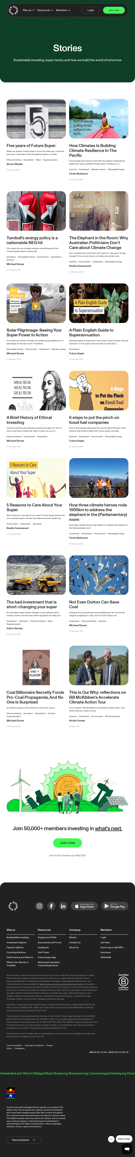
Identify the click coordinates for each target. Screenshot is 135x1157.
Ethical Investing (14, 160)
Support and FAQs (47, 937)
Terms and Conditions (34, 1045)
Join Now (105, 942)
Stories (72, 937)
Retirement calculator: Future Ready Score (49, 964)
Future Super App (47, 957)
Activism (73, 169)
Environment (43, 257)
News (38, 160)
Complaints (19, 1048)
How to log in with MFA (111, 947)
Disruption (11, 257)
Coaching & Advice (16, 952)
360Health (105, 957)
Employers (43, 947)
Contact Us (75, 942)
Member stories (99, 169)
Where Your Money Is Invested (17, 964)
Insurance (105, 952)
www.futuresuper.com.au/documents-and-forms (61, 984)
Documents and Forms (49, 942)
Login (103, 937)
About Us (74, 947)
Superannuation (50, 160)
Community (74, 533)
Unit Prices (43, 952)
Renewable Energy (116, 169)
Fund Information (14, 1045)
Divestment (29, 160)
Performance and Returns (20, 957)
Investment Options (17, 942)
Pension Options (15, 947)
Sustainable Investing (18, 937)
